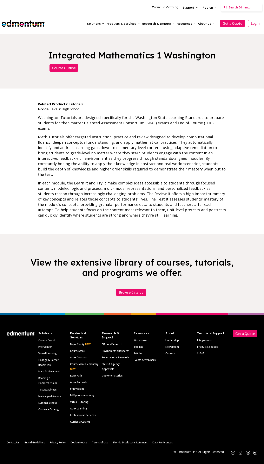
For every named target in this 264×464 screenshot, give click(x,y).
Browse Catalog (131, 292)
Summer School (47, 403)
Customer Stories (112, 375)
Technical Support (210, 333)
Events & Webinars (145, 360)
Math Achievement (49, 371)
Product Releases (207, 347)
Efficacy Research (112, 344)
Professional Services (83, 415)
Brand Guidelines (35, 442)
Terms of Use (100, 442)
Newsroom (172, 347)
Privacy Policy (58, 442)
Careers (170, 353)
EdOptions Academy (82, 395)
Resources (141, 333)
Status (201, 352)
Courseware (77, 351)
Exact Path (76, 375)
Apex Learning (78, 408)
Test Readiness (47, 389)
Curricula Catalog (48, 409)
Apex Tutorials (78, 382)
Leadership (172, 340)
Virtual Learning (47, 353)
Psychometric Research (115, 351)
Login (255, 23)
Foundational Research (115, 357)
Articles (138, 353)
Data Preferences (162, 442)
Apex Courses (78, 357)
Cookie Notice (79, 442)
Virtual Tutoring (79, 402)
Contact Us (13, 442)
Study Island (77, 389)
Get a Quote (232, 23)
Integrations (204, 340)
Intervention (45, 347)
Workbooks (140, 340)
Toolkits (138, 347)
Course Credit (46, 340)
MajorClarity (77, 344)
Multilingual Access (49, 396)
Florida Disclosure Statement (130, 442)
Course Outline (64, 68)
